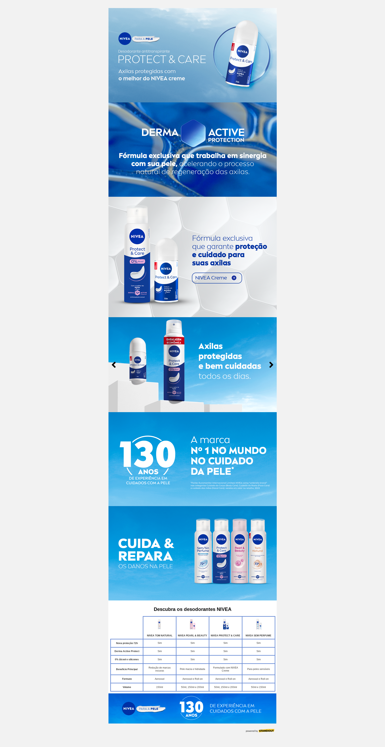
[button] (187, 408)
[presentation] (113, 364)
